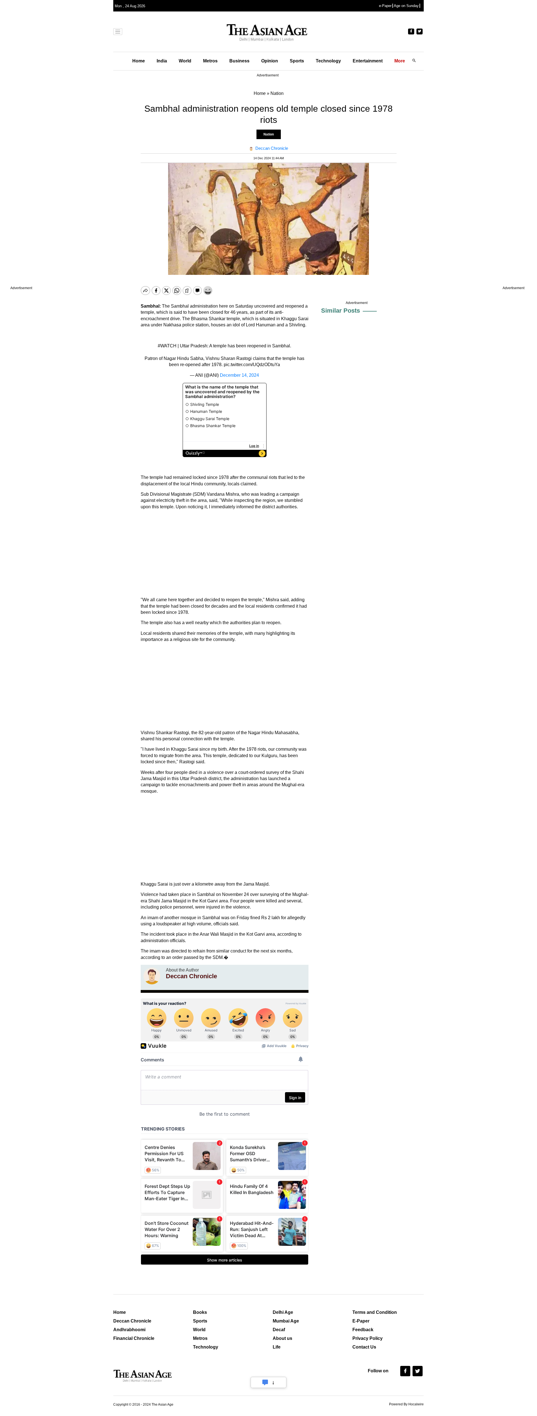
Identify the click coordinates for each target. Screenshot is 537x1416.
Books (200, 1312)
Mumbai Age (286, 1321)
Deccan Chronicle (132, 1321)
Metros (210, 60)
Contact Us (364, 1347)
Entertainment (368, 60)
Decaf (279, 1329)
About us (282, 1338)
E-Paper (360, 1321)
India (162, 60)
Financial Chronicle (133, 1338)
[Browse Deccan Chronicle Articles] (151, 976)
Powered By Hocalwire (406, 1404)
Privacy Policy (367, 1338)
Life (277, 1347)
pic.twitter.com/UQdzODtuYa (252, 364)
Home (138, 60)
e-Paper (385, 6)
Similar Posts (340, 310)
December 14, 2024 (239, 375)
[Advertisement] (224, 553)
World (185, 60)
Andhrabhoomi (129, 1329)
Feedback (362, 1329)
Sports (297, 60)
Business (239, 60)
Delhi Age (283, 1312)
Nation (268, 134)
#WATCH (167, 345)
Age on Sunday (406, 6)
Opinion (269, 60)
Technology (328, 60)
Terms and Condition (374, 1312)
